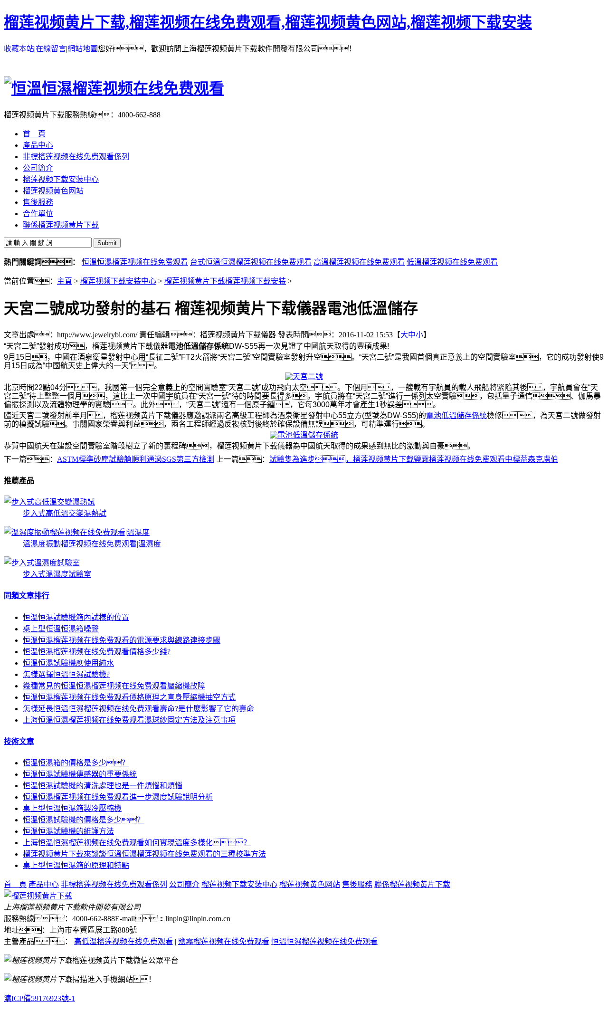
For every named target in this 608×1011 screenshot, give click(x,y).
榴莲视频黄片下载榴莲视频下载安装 (225, 281)
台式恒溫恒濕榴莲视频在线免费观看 (251, 262)
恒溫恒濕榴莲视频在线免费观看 (135, 262)
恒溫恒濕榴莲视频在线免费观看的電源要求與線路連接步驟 (121, 640)
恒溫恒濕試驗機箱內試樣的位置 (76, 617)
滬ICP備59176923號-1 (39, 998)
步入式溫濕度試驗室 (57, 574)
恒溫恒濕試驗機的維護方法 (68, 831)
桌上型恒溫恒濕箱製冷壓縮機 (72, 808)
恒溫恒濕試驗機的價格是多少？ (83, 820)
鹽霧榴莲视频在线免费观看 (223, 941)
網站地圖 (82, 49)
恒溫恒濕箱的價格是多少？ (76, 763)
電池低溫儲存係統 (456, 415)
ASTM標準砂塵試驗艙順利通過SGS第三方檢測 (135, 459)
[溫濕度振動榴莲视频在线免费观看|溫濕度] (77, 532)
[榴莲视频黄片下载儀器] (38, 896)
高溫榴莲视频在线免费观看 (359, 262)
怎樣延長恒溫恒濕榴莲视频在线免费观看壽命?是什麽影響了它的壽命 (138, 709)
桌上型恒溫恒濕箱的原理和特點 (76, 865)
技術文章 (19, 741)
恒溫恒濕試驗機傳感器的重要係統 (80, 774)
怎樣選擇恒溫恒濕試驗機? (66, 674)
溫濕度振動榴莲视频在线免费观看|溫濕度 (92, 544)
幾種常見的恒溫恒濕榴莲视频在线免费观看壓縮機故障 (114, 686)
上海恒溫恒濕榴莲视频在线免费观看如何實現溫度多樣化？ (137, 843)
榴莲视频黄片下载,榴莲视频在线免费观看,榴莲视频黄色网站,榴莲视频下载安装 (268, 22)
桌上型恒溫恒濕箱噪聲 (61, 629)
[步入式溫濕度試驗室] (42, 563)
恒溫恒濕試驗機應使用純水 (68, 663)
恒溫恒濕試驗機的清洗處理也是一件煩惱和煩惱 (102, 786)
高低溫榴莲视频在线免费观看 (123, 941)
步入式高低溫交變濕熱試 (64, 513)
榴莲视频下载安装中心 (118, 281)
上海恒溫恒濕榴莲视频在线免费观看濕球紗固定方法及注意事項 (129, 720)
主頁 (64, 281)
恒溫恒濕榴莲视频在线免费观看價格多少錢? (97, 652)
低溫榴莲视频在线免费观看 (452, 262)
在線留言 (51, 49)
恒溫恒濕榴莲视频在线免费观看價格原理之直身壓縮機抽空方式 (129, 697)
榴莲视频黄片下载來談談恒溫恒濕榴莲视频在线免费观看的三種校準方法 (144, 854)
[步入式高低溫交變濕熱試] (49, 502)
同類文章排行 (26, 595)
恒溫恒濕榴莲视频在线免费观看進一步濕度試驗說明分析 (118, 797)
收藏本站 (19, 49)
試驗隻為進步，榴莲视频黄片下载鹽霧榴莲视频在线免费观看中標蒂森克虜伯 (413, 459)
